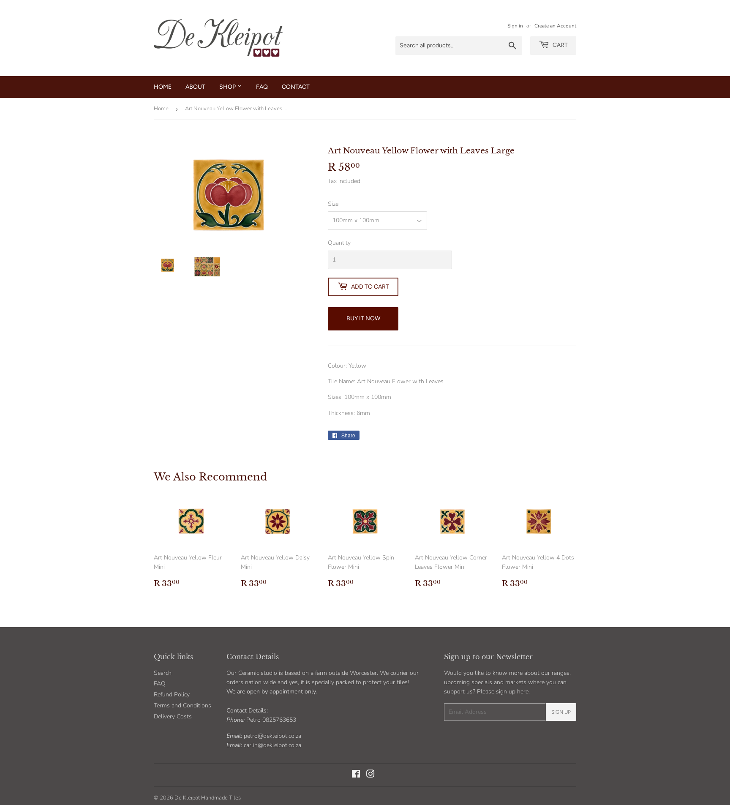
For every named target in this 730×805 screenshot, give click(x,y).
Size (333, 204)
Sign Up (561, 712)
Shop (228, 86)
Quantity (339, 243)
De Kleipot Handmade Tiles (207, 798)
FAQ (262, 86)
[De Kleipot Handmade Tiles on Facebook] (355, 775)
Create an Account (555, 25)
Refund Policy (172, 694)
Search (163, 673)
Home (163, 86)
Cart (559, 45)
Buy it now (363, 318)
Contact (296, 86)
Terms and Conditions (182, 705)
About (195, 86)
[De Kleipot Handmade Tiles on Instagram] (370, 775)
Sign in (515, 25)
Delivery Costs (173, 716)
